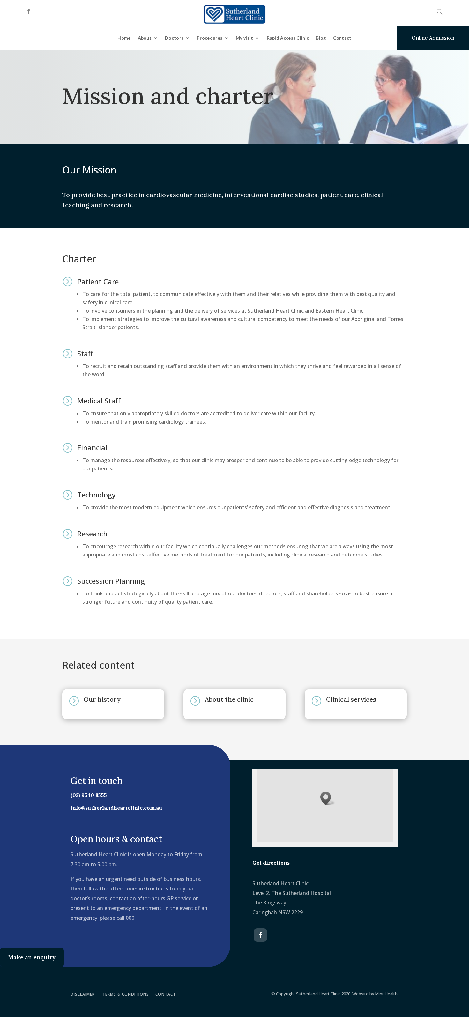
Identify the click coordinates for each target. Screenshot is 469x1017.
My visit (244, 38)
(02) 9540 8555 (89, 795)
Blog (321, 38)
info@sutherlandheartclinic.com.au (116, 808)
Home (123, 38)
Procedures (209, 38)
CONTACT (165, 994)
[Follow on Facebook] (29, 11)
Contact (342, 38)
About (145, 38)
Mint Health (386, 994)
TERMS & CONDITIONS (125, 994)
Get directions (271, 862)
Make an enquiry (32, 957)
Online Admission (433, 37)
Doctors (174, 38)
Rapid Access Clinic (288, 38)
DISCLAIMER (83, 994)
